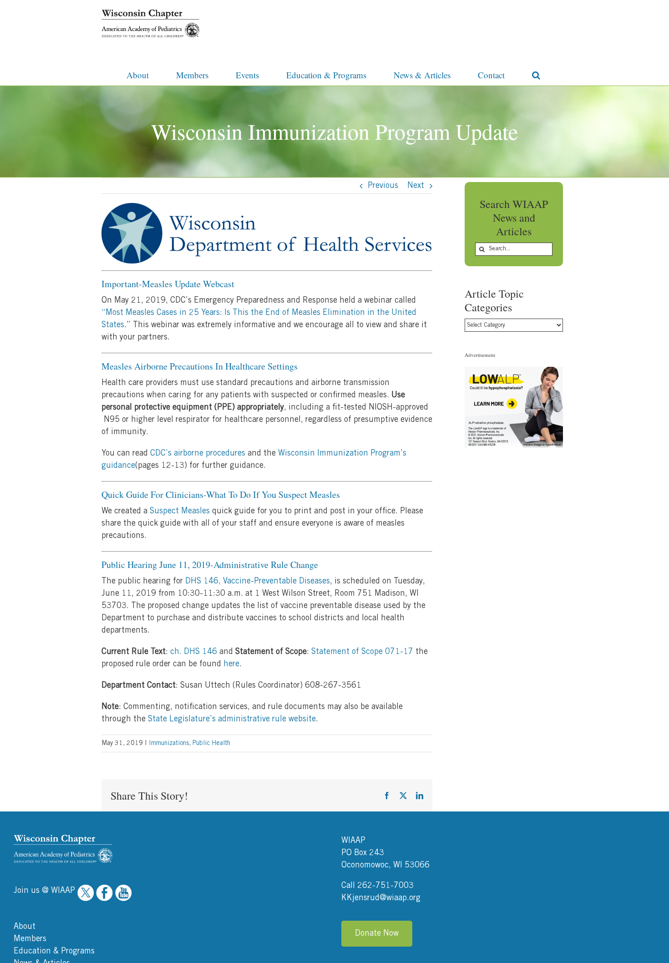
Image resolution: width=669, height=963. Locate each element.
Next (415, 186)
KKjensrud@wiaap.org (381, 898)
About (24, 926)
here (231, 664)
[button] (536, 74)
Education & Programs (54, 951)
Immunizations (169, 743)
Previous (383, 186)
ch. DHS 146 (193, 652)
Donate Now (377, 933)
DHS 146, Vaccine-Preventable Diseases (257, 581)
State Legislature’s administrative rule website (232, 719)
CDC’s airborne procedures (197, 453)
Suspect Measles (180, 511)
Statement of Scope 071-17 (362, 652)
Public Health (211, 743)
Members (30, 939)
